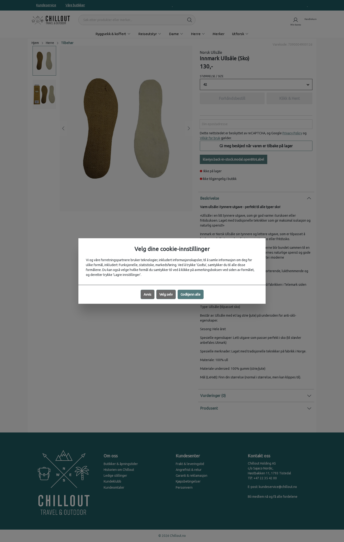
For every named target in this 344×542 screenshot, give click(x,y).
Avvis (147, 294)
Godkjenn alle (191, 294)
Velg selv (166, 294)
